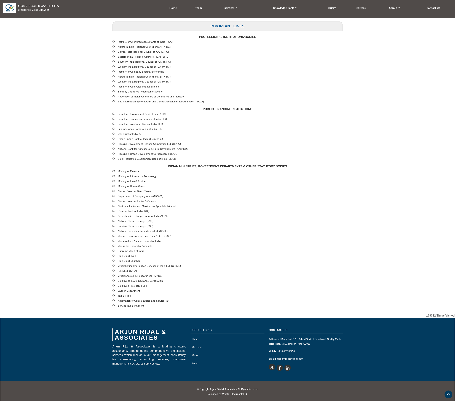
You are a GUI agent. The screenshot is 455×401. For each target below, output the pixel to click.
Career (195, 363)
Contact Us (433, 8)
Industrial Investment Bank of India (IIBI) (140, 124)
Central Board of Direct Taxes (134, 191)
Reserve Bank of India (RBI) (133, 211)
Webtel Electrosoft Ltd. (235, 393)
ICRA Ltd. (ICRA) (127, 270)
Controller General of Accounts (135, 246)
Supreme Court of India (131, 250)
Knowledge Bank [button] (284, 8)
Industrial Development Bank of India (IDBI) (142, 114)
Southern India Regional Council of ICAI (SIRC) (144, 61)
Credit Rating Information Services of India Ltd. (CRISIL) (149, 265)
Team (198, 8)
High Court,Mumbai (129, 260)
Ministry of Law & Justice (132, 181)
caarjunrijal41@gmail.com (286, 358)
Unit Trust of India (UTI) (131, 133)
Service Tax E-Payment (131, 305)
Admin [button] (393, 8)
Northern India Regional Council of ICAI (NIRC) (144, 46)
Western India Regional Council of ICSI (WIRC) (144, 81)
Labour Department (129, 290)
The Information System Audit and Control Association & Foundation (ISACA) (161, 101)
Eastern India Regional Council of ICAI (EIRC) (143, 56)
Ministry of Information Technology (137, 176)
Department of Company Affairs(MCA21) (140, 196)
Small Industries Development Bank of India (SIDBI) (147, 158)
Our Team (197, 347)
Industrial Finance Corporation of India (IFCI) (143, 119)
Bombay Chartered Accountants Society (140, 91)
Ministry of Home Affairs (131, 186)
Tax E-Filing (124, 295)
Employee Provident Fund (132, 285)
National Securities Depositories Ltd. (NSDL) (143, 231)
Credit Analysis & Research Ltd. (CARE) (140, 275)
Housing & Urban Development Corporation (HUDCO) (148, 153)
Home (173, 8)
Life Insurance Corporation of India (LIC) (140, 129)
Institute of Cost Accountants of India (138, 86)
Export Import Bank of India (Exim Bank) (140, 138)
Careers (361, 8)
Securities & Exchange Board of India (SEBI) (143, 216)
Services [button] (229, 8)
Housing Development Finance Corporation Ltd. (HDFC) (149, 143)
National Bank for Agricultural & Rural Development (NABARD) (153, 148)
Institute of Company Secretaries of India (141, 71)
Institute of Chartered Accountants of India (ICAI (145, 41)
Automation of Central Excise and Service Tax (143, 300)
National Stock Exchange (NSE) (135, 221)
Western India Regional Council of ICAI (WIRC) (144, 66)
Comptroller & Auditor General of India (139, 241)
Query (332, 8)
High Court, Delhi (127, 255)
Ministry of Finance (128, 171)
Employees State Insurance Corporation (140, 280)
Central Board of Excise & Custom (137, 201)
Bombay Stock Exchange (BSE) (135, 226)
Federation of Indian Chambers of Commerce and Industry (151, 96)
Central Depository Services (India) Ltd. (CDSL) (144, 236)
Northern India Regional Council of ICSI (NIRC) (144, 76)
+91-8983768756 (282, 351)
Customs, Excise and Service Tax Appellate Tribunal (147, 206)
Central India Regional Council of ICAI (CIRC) (143, 51)
